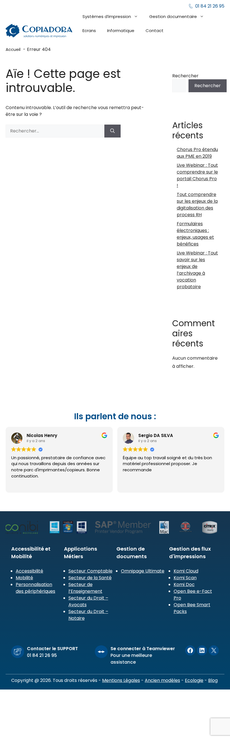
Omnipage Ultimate (142, 571)
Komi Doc (184, 584)
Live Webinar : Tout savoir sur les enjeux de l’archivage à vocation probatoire (197, 270)
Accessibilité (29, 571)
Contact (155, 30)
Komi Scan (185, 577)
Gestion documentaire (173, 16)
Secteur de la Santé (90, 577)
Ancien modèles (162, 680)
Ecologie (194, 680)
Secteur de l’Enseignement (85, 587)
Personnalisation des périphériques (35, 587)
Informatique (120, 30)
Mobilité (24, 577)
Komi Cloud (186, 571)
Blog (213, 680)
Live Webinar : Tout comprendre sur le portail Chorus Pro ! (197, 175)
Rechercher (185, 76)
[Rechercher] (112, 131)
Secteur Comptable (90, 571)
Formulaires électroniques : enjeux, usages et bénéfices (195, 233)
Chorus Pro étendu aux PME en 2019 (197, 152)
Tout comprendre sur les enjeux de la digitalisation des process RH (197, 204)
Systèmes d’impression (106, 16)
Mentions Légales (121, 680)
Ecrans (89, 30)
